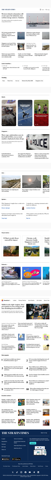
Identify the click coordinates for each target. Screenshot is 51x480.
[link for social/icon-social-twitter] (13, 472)
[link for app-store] (6, 459)
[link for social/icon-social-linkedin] (38, 472)
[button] (42, 9)
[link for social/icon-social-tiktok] (17, 472)
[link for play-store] (16, 459)
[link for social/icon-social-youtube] (30, 472)
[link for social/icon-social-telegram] (34, 472)
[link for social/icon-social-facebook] (25, 472)
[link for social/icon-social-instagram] (21, 472)
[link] (8, 9)
